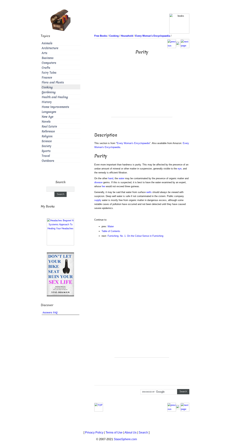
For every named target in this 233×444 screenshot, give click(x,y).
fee (103, 186)
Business (48, 58)
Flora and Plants (53, 82)
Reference (48, 131)
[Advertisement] (141, 91)
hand (110, 178)
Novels (46, 122)
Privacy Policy (94, 432)
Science (47, 141)
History (47, 102)
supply (97, 200)
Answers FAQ (50, 312)
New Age (47, 117)
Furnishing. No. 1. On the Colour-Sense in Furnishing (135, 236)
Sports (46, 151)
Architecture (50, 48)
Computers (49, 63)
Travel (46, 156)
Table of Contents (111, 231)
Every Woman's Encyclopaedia (133, 143)
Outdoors (48, 161)
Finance (47, 77)
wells (149, 192)
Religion (47, 136)
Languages (49, 112)
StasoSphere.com (125, 439)
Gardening (49, 92)
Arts (44, 53)
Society (46, 146)
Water (111, 226)
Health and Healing (55, 97)
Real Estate (49, 126)
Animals (47, 43)
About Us (131, 432)
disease (98, 182)
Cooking (47, 87)
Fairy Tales (49, 73)
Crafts (46, 68)
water (121, 178)
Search (143, 432)
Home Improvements (55, 107)
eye (179, 168)
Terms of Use (114, 432)
